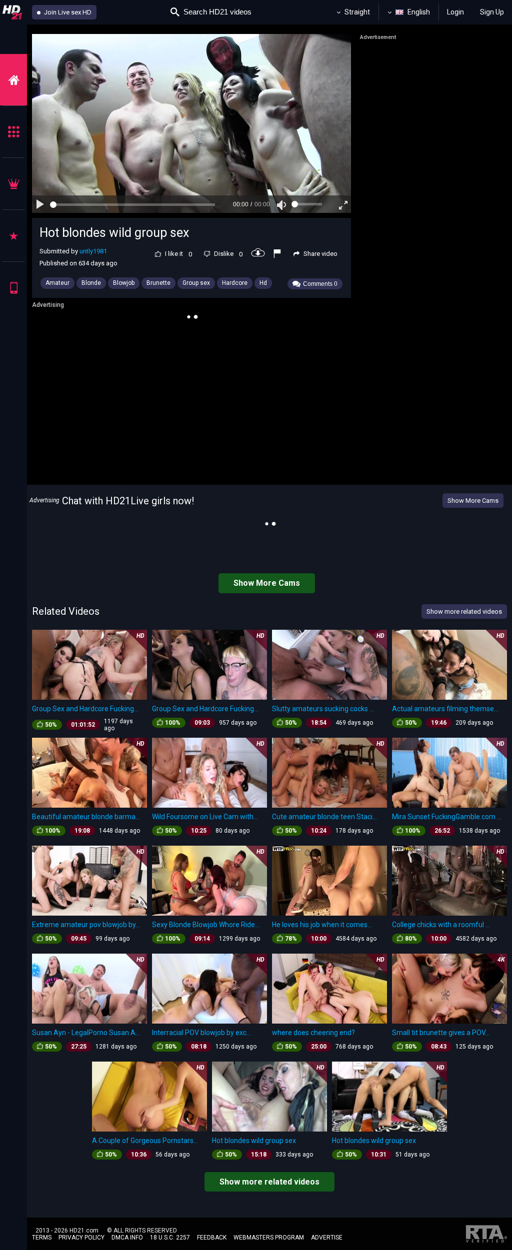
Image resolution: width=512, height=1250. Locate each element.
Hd (263, 282)
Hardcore (235, 282)
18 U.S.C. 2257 (170, 1237)
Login (455, 12)
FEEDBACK (211, 1237)
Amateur (58, 282)
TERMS (42, 1237)
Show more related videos (270, 1182)
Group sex (196, 282)
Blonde (91, 282)
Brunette (158, 282)
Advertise (326, 1237)
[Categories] (13, 131)
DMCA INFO (127, 1237)
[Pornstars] (13, 235)
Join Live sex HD (67, 12)
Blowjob (123, 282)
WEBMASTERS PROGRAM (269, 1237)
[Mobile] (13, 287)
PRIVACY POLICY (81, 1237)
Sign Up (492, 12)
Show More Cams (473, 500)
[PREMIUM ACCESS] (13, 183)
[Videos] (13, 79)
